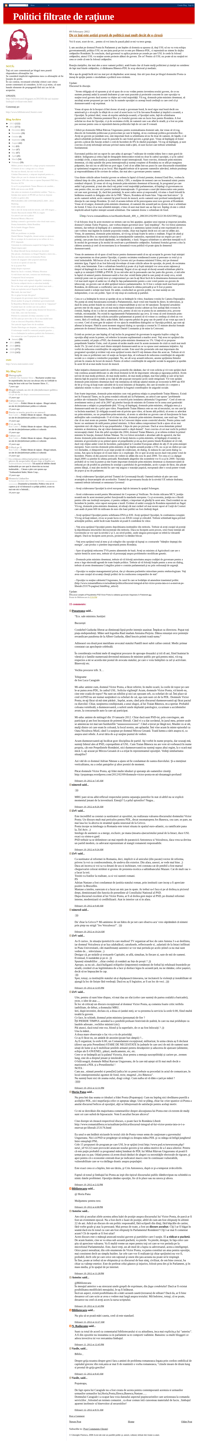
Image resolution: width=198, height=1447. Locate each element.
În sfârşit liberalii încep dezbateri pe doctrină (30, 251)
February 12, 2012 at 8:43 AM (89, 1374)
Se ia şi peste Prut (18, 265)
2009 (12, 349)
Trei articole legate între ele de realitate (27, 324)
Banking (14, 204)
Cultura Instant (16, 401)
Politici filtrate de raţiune (63, 16)
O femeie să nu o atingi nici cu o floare (27, 168)
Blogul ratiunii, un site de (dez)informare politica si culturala (33, 391)
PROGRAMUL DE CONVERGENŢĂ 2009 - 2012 (32, 201)
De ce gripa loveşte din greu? (23, 295)
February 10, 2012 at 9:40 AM (89, 905)
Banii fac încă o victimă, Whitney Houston (29, 271)
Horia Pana (79, 1091)
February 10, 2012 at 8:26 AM (89, 806)
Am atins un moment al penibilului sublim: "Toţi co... (33, 192)
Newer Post (75, 1421)
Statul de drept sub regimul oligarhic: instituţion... (32, 280)
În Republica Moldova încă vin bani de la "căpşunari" (33, 304)
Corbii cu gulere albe (20, 198)
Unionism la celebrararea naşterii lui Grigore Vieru (32, 245)
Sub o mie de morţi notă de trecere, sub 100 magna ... (33, 210)
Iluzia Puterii (16, 230)
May (14, 153)
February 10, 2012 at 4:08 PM (89, 1207)
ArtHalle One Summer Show (21, 378)
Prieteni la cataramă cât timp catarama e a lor (30, 315)
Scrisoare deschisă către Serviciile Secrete (27, 481)
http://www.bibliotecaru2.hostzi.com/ (24, 112)
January (15, 339)
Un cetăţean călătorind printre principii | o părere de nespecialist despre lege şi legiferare (32, 460)
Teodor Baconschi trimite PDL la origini (28, 212)
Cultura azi (14, 435)
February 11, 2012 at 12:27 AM (89, 1322)
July (14, 146)
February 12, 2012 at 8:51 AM (89, 1410)
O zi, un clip (14, 424)
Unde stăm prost (18, 207)
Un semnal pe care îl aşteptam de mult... (28, 336)
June (14, 149)
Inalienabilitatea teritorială (20, 463)
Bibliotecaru (79, 1188)
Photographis (15, 375)
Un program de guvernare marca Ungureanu (30, 298)
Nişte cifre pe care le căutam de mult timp (28, 177)
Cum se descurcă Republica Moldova (27, 321)
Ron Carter (14, 403)
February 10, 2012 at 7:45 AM (89, 780)
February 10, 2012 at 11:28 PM (89, 1273)
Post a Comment (77, 1416)
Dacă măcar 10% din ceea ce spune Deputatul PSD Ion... (35, 180)
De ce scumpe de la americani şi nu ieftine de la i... (32, 239)
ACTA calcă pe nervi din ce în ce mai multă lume (32, 318)
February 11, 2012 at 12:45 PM (89, 1344)
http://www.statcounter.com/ (20, 364)
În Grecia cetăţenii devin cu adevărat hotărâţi (30, 283)
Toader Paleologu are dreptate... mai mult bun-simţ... (33, 327)
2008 (12, 352)
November (16, 133)
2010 (12, 345)
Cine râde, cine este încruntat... (24, 313)
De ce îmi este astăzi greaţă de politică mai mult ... (32, 286)
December (16, 130)
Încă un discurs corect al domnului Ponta (28, 257)
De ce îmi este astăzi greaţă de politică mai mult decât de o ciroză (116, 35)
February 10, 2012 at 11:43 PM (89, 1306)
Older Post (186, 1421)
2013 (12, 123)
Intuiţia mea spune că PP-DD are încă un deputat (31, 195)
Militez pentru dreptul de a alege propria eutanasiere (33, 165)
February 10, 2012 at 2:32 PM (89, 1184)
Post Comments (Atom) (95, 1428)
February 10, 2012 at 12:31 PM (89, 1088)
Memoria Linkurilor (19, 478)
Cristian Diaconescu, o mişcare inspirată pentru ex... (33, 174)
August (15, 143)
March (15, 159)
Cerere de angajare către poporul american (29, 259)
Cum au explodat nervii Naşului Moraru (28, 289)
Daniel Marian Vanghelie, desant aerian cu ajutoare (32, 236)
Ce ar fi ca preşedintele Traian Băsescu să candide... (33, 186)
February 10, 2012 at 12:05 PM (89, 988)
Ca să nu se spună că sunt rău (23, 262)
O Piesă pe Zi (15, 447)
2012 (12, 126)
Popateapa (78, 610)
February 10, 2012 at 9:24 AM (89, 849)
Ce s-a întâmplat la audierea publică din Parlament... (33, 333)
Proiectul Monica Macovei (22, 218)
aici (150, 595)
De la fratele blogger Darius (23, 227)
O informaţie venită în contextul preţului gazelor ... (32, 330)
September (16, 140)
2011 (12, 342)
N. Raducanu (80, 1326)
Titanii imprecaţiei (18, 248)
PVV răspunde (17, 242)
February (16, 162)
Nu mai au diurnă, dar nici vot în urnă (27, 171)
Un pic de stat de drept (18, 394)
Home (131, 1421)
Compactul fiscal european (22, 277)
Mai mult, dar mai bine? (21, 292)
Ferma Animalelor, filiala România (25, 224)
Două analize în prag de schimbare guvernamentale (33, 301)
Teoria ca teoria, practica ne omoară (27, 412)
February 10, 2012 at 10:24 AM (90, 931)
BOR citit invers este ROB (22, 189)
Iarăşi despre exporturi (20, 268)
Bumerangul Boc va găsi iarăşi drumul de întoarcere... (34, 310)
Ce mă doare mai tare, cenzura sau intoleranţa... (31, 274)
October (15, 136)
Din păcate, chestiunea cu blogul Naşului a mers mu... (34, 254)
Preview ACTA (17, 183)
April (14, 156)
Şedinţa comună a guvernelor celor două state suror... (33, 221)
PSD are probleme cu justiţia (23, 233)
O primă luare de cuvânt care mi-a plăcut (28, 307)
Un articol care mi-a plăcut (22, 215)
